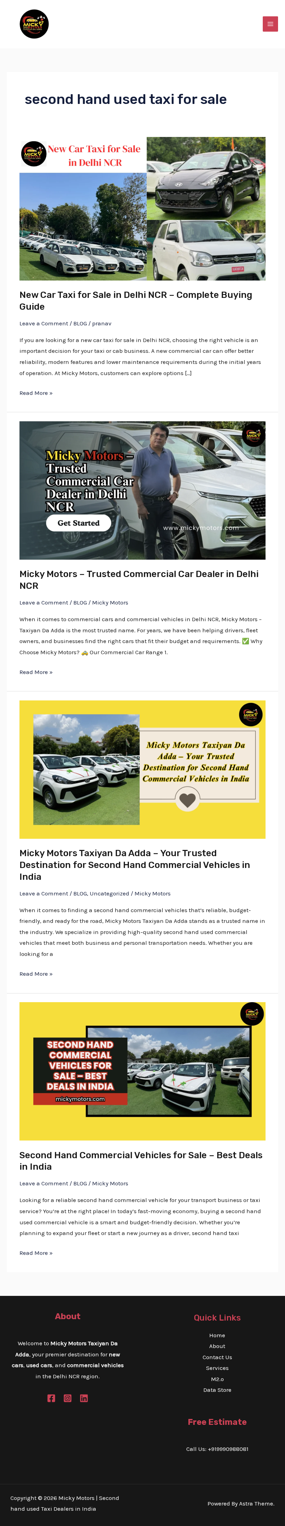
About (217, 1345)
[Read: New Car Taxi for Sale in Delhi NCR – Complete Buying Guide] (142, 207)
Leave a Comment (43, 323)
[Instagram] (67, 1398)
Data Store (217, 1389)
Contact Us (217, 1357)
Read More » (36, 392)
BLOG (80, 323)
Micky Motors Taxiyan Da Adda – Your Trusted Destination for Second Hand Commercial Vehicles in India (134, 865)
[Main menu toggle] (270, 24)
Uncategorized (109, 893)
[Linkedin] (84, 1398)
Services (217, 1367)
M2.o (217, 1378)
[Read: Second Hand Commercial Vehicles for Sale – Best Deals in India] (142, 1070)
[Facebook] (51, 1398)
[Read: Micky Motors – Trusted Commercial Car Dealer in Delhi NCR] (142, 489)
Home (217, 1335)
